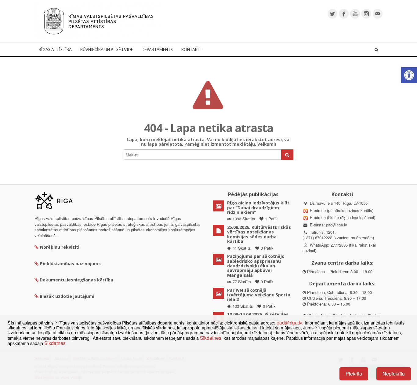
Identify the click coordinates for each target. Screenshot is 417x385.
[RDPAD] (98, 21)
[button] (409, 75)
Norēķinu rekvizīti (59, 247)
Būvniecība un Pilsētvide (106, 49)
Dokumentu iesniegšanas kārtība (76, 280)
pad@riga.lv (336, 225)
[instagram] (366, 14)
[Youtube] (355, 14)
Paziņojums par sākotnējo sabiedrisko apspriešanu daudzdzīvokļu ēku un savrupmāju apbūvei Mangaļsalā (256, 265)
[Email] (378, 14)
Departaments (157, 49)
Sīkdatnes (210, 337)
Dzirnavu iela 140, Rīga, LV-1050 (339, 203)
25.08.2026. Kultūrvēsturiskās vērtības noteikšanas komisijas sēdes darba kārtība (259, 234)
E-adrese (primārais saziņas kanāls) (341, 210)
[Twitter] (332, 14)
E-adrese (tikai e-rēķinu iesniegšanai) (342, 217)
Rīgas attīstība (55, 49)
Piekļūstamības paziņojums (70, 263)
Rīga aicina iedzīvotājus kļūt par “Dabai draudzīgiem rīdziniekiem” (258, 207)
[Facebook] (344, 14)
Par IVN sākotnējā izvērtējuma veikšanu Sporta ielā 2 (258, 294)
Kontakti (191, 49)
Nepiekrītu (394, 373)
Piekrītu (354, 373)
